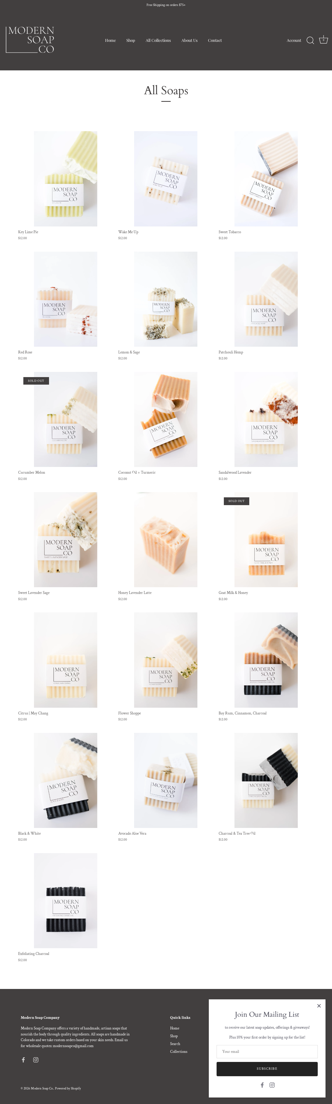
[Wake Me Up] (165, 178)
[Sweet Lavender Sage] (65, 539)
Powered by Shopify (68, 1088)
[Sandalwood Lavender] (266, 419)
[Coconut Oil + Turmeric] (165, 419)
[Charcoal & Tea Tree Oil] (266, 780)
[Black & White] (65, 780)
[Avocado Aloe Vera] (165, 780)
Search (175, 1043)
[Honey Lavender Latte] (165, 539)
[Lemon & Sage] (165, 299)
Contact (215, 40)
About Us (190, 40)
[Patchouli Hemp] (266, 299)
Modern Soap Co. (42, 1088)
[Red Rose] (65, 299)
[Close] (319, 1006)
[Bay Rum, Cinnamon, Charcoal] (266, 659)
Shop (130, 40)
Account (294, 40)
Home (110, 40)
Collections (178, 1051)
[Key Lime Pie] (65, 178)
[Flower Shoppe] (165, 659)
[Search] (310, 40)
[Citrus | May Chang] (65, 659)
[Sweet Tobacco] (266, 178)
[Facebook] (262, 1084)
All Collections (158, 40)
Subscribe (267, 1069)
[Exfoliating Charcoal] (65, 900)
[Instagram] (272, 1084)
